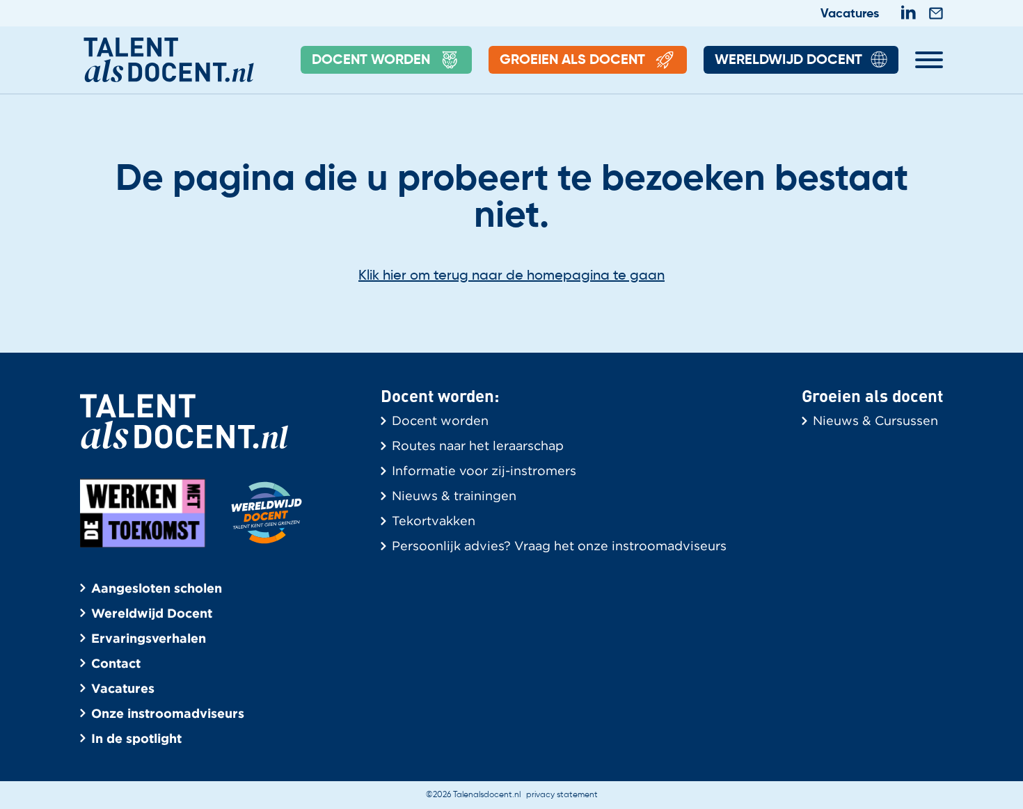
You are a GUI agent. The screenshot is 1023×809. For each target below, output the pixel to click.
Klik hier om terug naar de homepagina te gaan (511, 276)
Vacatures (849, 14)
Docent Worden (371, 60)
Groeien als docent (572, 60)
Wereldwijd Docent (788, 60)
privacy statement (562, 795)
